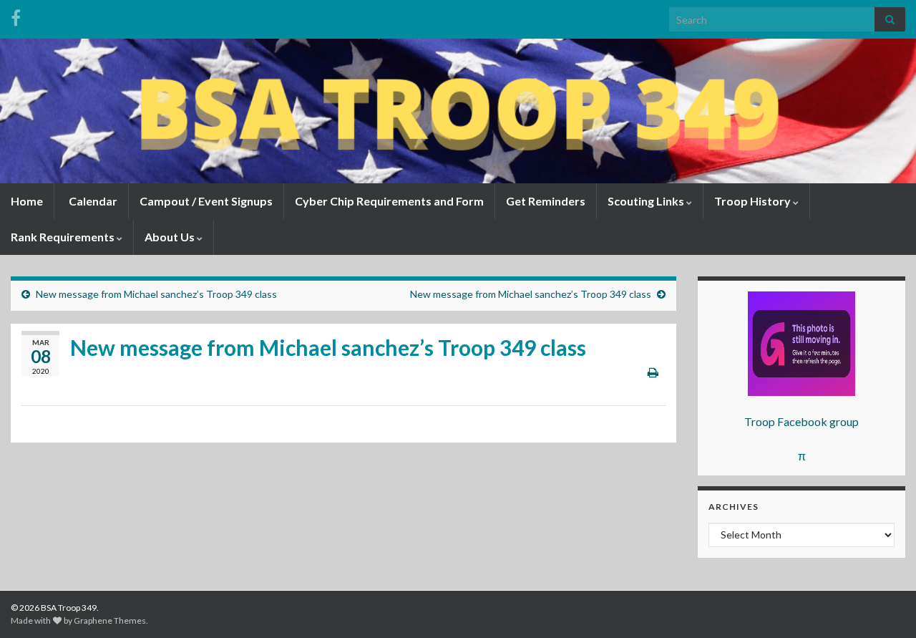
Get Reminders (545, 201)
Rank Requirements (64, 236)
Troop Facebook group (801, 421)
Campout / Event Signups (206, 201)
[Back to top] (884, 606)
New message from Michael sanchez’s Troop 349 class (156, 294)
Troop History (753, 201)
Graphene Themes (110, 620)
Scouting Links (647, 201)
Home (27, 201)
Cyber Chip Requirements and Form (389, 201)
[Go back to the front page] (458, 111)
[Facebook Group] (16, 15)
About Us (171, 236)
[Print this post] (653, 372)
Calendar (92, 201)
